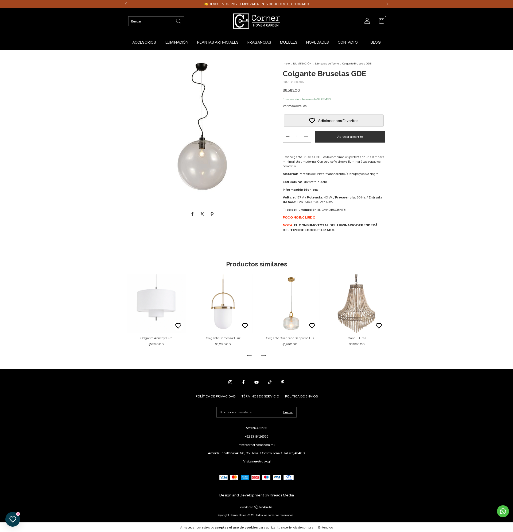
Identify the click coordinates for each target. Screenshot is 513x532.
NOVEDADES (317, 42)
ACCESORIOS (144, 42)
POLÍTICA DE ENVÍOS (301, 396)
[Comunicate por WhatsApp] (503, 511)
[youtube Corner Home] (256, 382)
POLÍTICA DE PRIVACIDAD (216, 396)
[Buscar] (179, 20)
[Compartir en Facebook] (193, 214)
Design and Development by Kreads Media (256, 495)
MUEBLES (288, 42)
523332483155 (256, 428)
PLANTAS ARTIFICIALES (218, 42)
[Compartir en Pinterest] (212, 214)
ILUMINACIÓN (176, 42)
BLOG (376, 42)
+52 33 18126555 (256, 436)
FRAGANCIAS (259, 42)
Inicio (286, 63)
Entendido (325, 527)
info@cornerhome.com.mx (256, 445)
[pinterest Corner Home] (283, 382)
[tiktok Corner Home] (269, 382)
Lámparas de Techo (327, 63)
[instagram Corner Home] (230, 382)
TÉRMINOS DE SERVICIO (260, 396)
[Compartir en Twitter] (202, 214)
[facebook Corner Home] (243, 382)
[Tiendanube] (256, 507)
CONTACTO (348, 42)
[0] (379, 22)
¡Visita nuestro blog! (257, 461)
